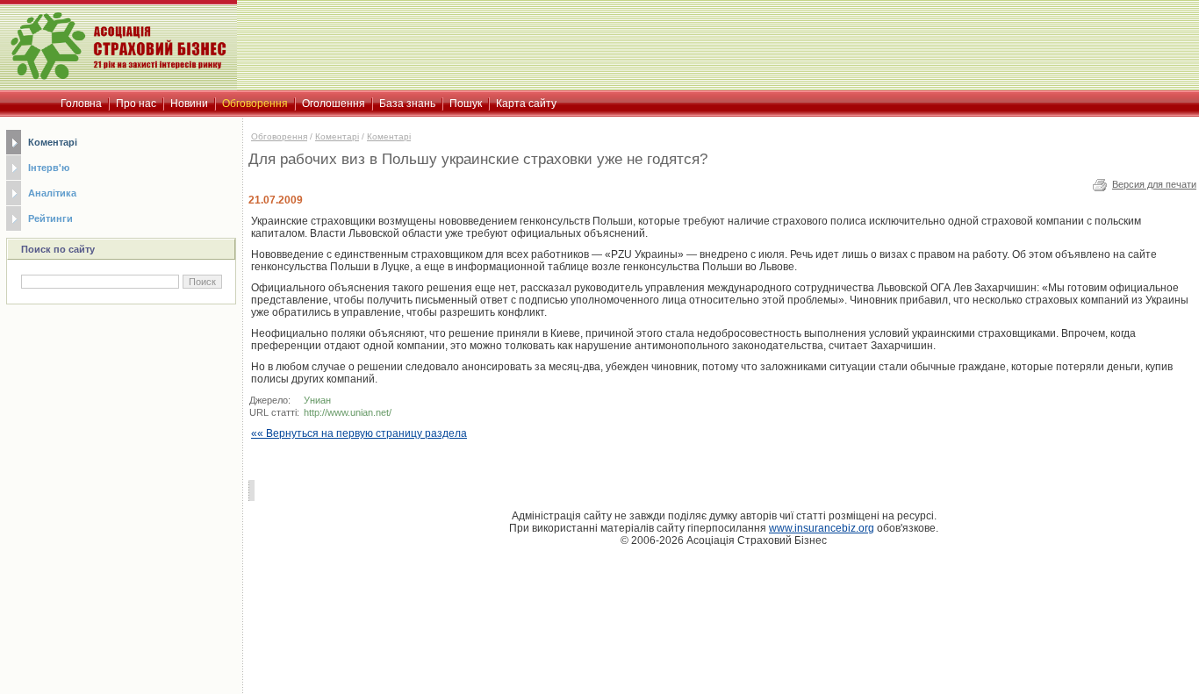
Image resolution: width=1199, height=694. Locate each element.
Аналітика (52, 193)
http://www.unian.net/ (347, 412)
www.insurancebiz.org (821, 528)
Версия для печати (1154, 184)
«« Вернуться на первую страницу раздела (359, 433)
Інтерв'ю (48, 167)
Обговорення (279, 136)
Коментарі (52, 142)
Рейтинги (50, 218)
